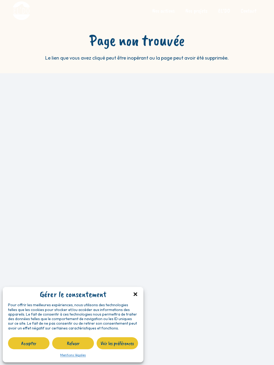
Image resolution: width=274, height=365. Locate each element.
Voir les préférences (117, 343)
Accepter (28, 343)
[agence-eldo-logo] (21, 10)
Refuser (73, 343)
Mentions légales (73, 355)
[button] (135, 294)
